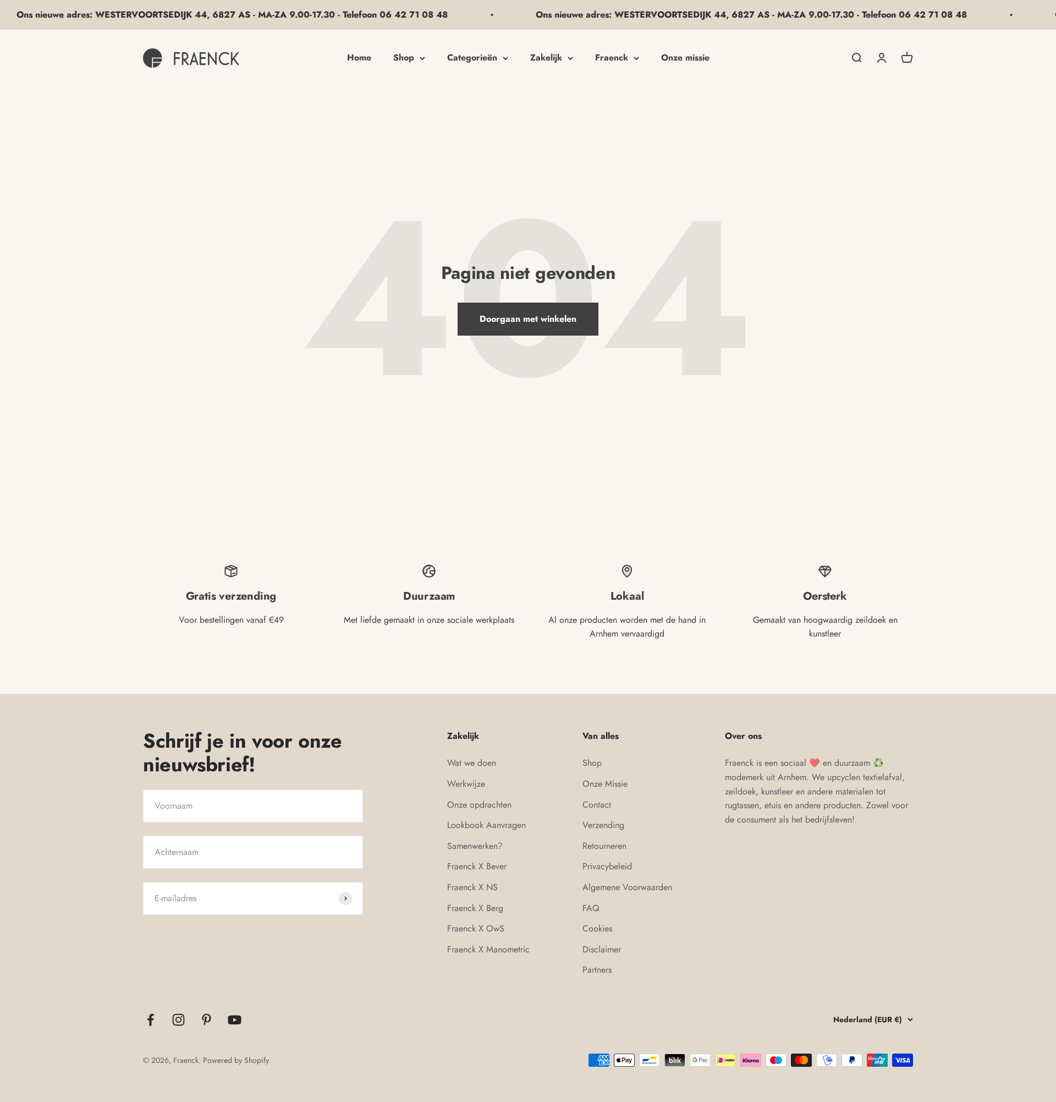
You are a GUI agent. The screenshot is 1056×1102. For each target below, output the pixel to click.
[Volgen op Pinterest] (206, 1019)
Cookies (597, 928)
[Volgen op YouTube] (234, 1019)
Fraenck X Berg (475, 908)
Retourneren (604, 846)
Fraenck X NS (472, 887)
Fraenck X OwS (475, 928)
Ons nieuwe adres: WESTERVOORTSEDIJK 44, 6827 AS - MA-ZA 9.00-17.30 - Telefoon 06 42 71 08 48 (727, 14)
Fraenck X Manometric (488, 949)
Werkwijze (466, 783)
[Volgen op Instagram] (178, 1019)
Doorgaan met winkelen (528, 318)
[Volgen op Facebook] (150, 1019)
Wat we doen (471, 762)
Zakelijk (546, 57)
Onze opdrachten (479, 804)
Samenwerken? (475, 846)
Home (359, 57)
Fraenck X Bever (477, 866)
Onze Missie (605, 783)
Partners (597, 969)
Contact (596, 804)
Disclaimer (601, 949)
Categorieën (472, 57)
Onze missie (685, 57)
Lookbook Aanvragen (486, 825)
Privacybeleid (607, 866)
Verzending (603, 825)
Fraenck (611, 57)
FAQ (591, 908)
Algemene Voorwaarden (627, 887)
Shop (403, 57)
